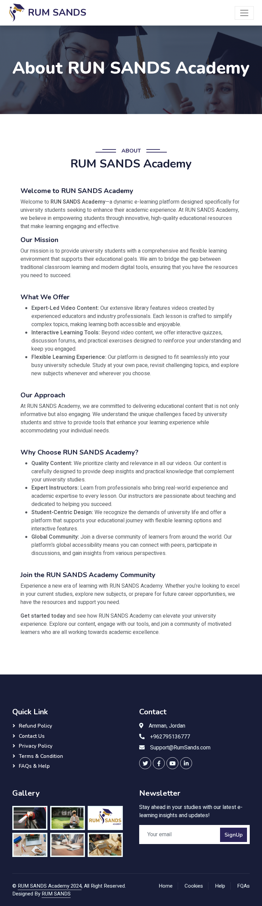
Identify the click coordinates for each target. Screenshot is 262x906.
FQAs (243, 886)
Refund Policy (35, 725)
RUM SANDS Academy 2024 (50, 886)
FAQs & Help (34, 766)
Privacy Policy (36, 746)
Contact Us (32, 736)
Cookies (194, 886)
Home (166, 886)
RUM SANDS (56, 893)
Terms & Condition (41, 756)
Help (220, 886)
